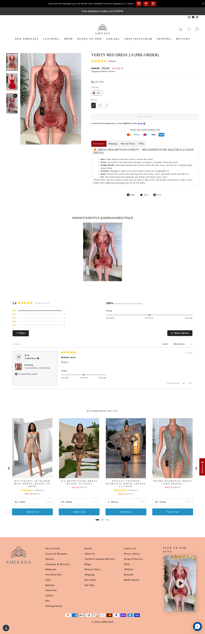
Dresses (49, 559)
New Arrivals (52, 548)
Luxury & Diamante (56, 553)
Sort (166, 344)
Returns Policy (92, 569)
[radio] (96, 93)
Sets (47, 600)
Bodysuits (50, 569)
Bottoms (49, 585)
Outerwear (51, 590)
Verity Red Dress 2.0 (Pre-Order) (37, 368)
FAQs (127, 564)
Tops (48, 579)
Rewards (128, 574)
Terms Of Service (133, 559)
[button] (145, 61)
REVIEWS (183, 39)
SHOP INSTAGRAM (138, 39)
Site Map (89, 585)
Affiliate (128, 569)
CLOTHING (51, 39)
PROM (68, 39)
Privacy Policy (132, 553)
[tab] (99, 144)
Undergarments (53, 606)
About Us (89, 553)
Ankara (49, 595)
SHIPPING (164, 39)
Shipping (94, 71)
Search (88, 548)
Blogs (87, 564)
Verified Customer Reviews (99, 559)
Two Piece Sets (53, 574)
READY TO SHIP (89, 39)
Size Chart (90, 579)
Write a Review (183, 334)
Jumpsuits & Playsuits (57, 564)
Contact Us (130, 548)
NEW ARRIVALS (27, 39)
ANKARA (113, 39)
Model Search (131, 579)
